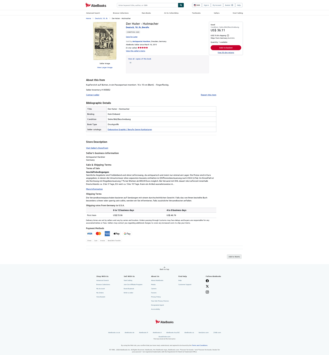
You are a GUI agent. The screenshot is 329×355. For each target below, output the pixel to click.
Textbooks (196, 13)
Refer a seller (128, 293)
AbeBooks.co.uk (114, 332)
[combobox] (147, 5)
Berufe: (145, 27)
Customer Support (184, 284)
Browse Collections (121, 13)
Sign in (206, 5)
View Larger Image (104, 67)
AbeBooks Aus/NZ (173, 332)
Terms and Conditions (200, 345)
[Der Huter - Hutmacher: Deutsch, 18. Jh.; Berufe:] (105, 41)
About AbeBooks (157, 280)
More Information (94, 189)
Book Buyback (129, 289)
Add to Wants (234, 256)
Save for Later (132, 37)
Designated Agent (157, 305)
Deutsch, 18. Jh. (101, 18)
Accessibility (155, 309)
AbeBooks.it (157, 332)
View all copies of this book (139, 59)
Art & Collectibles (171, 13)
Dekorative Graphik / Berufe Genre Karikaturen (130, 129)
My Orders (100, 293)
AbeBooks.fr (143, 332)
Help (239, 5)
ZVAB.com (217, 332)
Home (88, 18)
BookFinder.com (164, 338)
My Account (217, 5)
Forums (154, 293)
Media (153, 284)
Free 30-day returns (226, 52)
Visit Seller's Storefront (97, 148)
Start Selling (238, 13)
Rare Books (146, 13)
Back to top (164, 269)
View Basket (100, 297)
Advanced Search (93, 13)
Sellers (217, 13)
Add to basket (226, 47)
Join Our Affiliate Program (133, 284)
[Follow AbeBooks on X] (207, 286)
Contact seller (92, 94)
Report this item (208, 94)
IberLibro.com (204, 332)
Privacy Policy (156, 297)
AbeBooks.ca (189, 332)
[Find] (181, 5)
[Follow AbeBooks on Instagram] (207, 292)
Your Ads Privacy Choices (160, 301)
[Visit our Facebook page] (207, 281)
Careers (154, 289)
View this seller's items (135, 51)
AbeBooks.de (129, 332)
